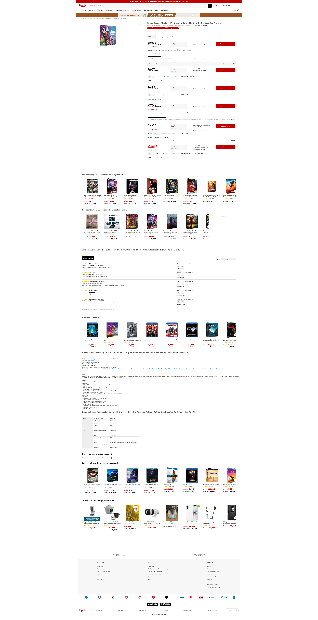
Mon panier (100, 568)
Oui (179, 266)
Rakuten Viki (165, 610)
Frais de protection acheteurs (155, 571)
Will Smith (203, 369)
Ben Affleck (177, 369)
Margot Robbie (196, 369)
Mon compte (100, 566)
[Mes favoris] (233, 5)
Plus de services (187, 610)
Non (183, 266)
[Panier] (237, 5)
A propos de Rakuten (212, 584)
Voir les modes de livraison (199, 44)
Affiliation (209, 579)
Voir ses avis (92, 265)
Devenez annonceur (212, 582)
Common (183, 369)
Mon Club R (100, 579)
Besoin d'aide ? (151, 566)
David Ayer (93, 359)
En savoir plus (174, 45)
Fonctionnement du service (214, 587)
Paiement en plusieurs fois (103, 571)
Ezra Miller (189, 369)
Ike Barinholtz (144, 369)
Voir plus (233, 58)
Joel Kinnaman (98, 369)
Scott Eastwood (153, 369)
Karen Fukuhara (113, 369)
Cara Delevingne (217, 369)
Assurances (210, 590)
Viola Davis (105, 369)
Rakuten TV (121, 610)
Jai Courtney (102, 359)
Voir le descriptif (202, 25)
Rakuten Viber (143, 610)
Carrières (209, 566)
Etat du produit (160, 35)
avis (155, 31)
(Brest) (199, 126)
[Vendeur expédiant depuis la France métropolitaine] (164, 76)
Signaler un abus (181, 268)
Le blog (149, 579)
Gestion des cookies (212, 576)
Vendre (98, 574)
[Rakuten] (83, 6)
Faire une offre (199, 153)
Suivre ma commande (102, 576)
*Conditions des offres (213, 571)
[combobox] (148, 6)
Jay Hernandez (121, 369)
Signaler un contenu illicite (154, 574)
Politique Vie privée (212, 574)
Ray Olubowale (169, 369)
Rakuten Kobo (99, 610)
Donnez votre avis (88, 258)
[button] (185, 1)
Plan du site (151, 576)
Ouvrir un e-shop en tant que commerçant (159, 568)
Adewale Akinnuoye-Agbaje (133, 369)
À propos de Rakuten (211, 610)
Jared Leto (209, 369)
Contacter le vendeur (185, 50)
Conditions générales (212, 568)
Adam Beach (161, 369)
